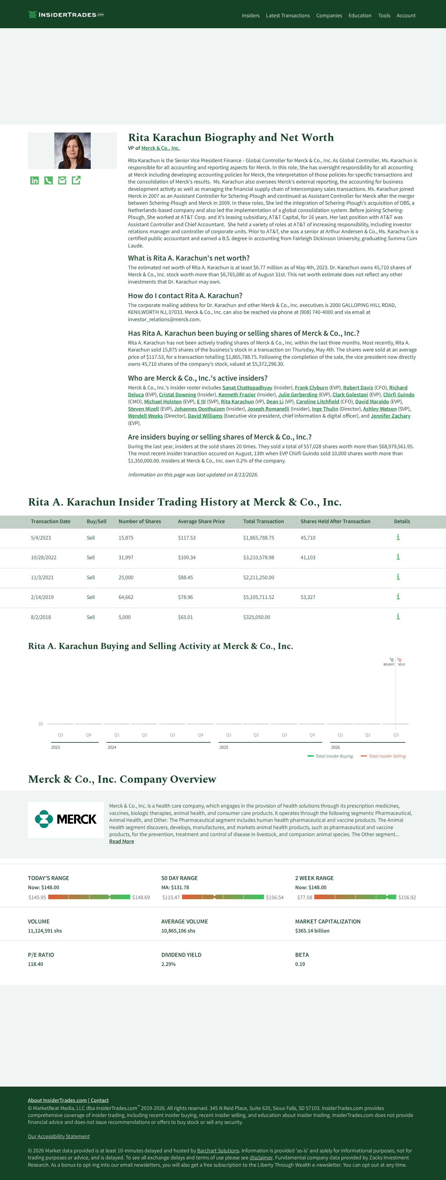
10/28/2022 (43, 558)
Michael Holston (163, 402)
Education (360, 16)
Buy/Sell (96, 522)
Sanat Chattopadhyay (247, 388)
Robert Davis (358, 388)
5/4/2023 (41, 538)
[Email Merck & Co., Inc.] (62, 181)
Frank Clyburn (311, 388)
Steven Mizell (143, 409)
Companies (329, 16)
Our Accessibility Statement (59, 1137)
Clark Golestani (350, 395)
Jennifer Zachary (391, 416)
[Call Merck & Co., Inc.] (48, 181)
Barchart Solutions (218, 1151)
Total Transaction (263, 522)
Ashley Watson (380, 409)
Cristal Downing (177, 395)
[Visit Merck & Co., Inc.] (76, 181)
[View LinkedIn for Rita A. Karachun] (35, 181)
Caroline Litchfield (317, 402)
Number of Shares (140, 522)
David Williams (205, 416)
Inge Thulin (325, 409)
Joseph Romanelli (268, 409)
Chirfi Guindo (398, 395)
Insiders (250, 16)
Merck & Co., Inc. (160, 149)
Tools (384, 16)
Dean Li (275, 402)
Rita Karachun (237, 402)
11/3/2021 (42, 578)
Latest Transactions (288, 16)
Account (406, 16)
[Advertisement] (210, 76)
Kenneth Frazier (237, 395)
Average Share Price (201, 522)
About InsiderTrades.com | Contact (68, 1101)
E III (201, 402)
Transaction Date (50, 522)
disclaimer (261, 1158)
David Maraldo (372, 402)
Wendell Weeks (145, 416)
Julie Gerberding (297, 395)
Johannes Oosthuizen (199, 409)
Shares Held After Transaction (335, 522)
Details (402, 522)
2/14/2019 (42, 598)
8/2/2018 (41, 618)
